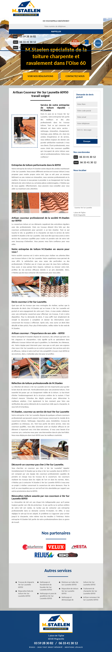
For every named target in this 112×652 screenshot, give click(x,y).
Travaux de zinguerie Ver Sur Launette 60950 (26, 584)
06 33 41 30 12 (28, 42)
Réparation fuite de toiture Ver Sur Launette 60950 (25, 593)
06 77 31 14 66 (28, 47)
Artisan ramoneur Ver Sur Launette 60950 (91, 598)
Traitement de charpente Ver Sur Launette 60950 (90, 591)
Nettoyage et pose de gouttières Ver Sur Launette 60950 (48, 596)
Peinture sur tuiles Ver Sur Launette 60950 (70, 583)
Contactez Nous (75, 76)
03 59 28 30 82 (28, 36)
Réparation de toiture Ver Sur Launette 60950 (70, 591)
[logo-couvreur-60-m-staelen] (26, 9)
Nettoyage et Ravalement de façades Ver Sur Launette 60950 (46, 586)
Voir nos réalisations (40, 76)
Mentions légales (74, 647)
